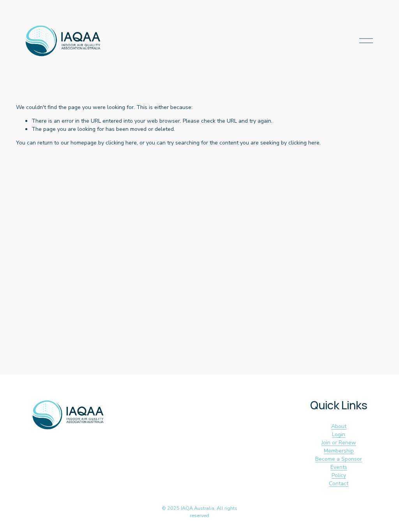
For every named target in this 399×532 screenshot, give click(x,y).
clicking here (121, 142)
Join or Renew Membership (338, 446)
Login (338, 434)
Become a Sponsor (338, 459)
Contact (338, 483)
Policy (339, 475)
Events (338, 467)
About (338, 426)
